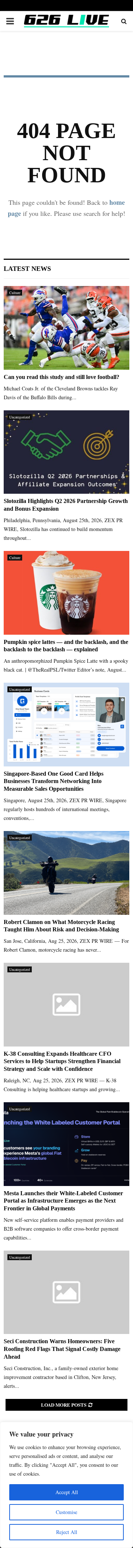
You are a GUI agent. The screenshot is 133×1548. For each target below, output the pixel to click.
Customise (66, 1512)
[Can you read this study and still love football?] (66, 328)
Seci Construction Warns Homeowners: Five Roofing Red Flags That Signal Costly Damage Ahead (62, 1349)
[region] (66, 1485)
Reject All (66, 1531)
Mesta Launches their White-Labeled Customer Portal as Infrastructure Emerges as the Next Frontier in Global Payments (63, 1201)
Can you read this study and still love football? (61, 377)
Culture (14, 292)
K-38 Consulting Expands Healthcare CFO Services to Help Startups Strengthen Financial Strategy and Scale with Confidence (62, 1061)
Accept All (66, 1492)
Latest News (27, 268)
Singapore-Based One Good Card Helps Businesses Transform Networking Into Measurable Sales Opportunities (53, 781)
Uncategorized (19, 417)
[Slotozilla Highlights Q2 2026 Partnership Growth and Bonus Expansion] (66, 452)
